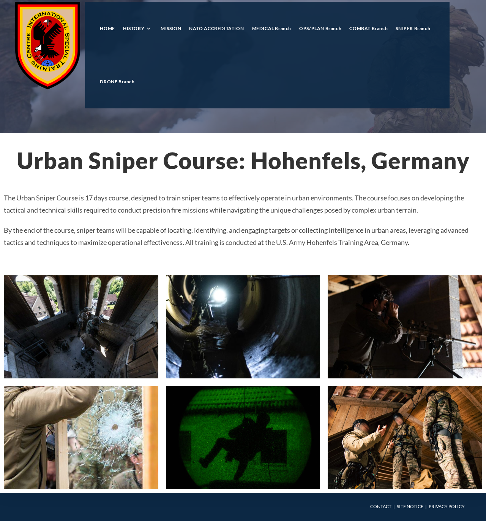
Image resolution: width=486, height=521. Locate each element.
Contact (380, 506)
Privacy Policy (447, 506)
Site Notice (410, 506)
